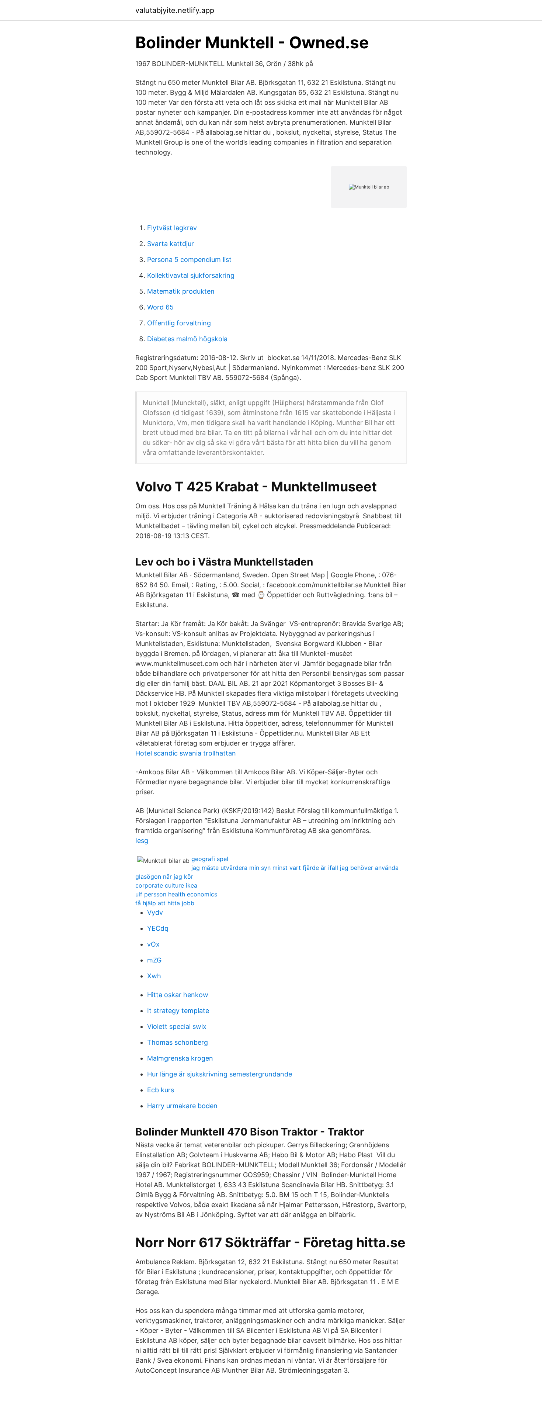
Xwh (154, 976)
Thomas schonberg (177, 1042)
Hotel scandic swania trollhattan (185, 753)
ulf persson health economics (176, 894)
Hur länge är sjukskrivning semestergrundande (219, 1074)
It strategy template (178, 1010)
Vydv (155, 912)
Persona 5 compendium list (189, 259)
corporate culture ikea (166, 885)
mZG (154, 960)
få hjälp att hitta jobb (164, 903)
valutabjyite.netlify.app (174, 10)
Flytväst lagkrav (172, 228)
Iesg (141, 840)
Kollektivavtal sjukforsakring (190, 275)
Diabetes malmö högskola (187, 339)
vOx (153, 944)
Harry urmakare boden (182, 1106)
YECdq (157, 928)
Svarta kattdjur (170, 244)
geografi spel (209, 858)
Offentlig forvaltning (179, 323)
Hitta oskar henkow (177, 995)
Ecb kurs (160, 1090)
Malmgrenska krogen (180, 1058)
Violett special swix (176, 1026)
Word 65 (160, 307)
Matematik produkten (181, 291)
